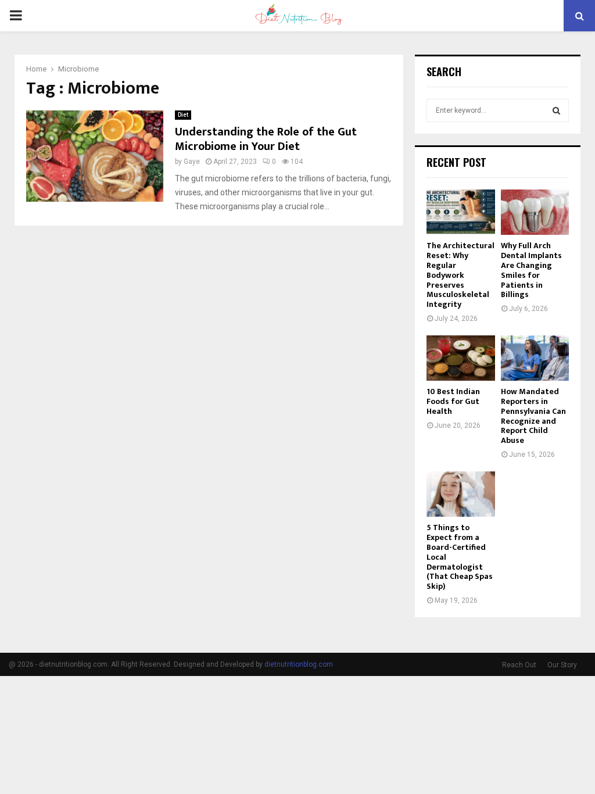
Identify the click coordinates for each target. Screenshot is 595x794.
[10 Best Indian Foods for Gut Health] (460, 358)
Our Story (562, 665)
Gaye (192, 162)
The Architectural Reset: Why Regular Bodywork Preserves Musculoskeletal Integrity (460, 275)
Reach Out (519, 665)
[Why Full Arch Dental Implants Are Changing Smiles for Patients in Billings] (535, 212)
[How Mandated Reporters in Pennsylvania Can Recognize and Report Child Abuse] (535, 358)
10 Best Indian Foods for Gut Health (453, 401)
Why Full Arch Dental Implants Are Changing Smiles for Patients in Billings (531, 270)
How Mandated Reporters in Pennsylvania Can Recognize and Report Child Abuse (533, 416)
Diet (183, 115)
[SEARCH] (556, 110)
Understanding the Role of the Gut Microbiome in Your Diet (266, 139)
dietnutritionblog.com (298, 664)
